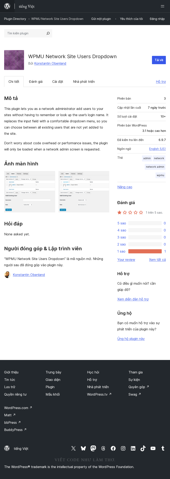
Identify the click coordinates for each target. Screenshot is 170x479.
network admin (155, 166)
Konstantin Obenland (50, 63)
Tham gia (136, 372)
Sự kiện (134, 380)
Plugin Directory (15, 18)
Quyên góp (139, 387)
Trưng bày (53, 372)
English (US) (157, 148)
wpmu (160, 175)
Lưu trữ (9, 387)
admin (147, 158)
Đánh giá (35, 81)
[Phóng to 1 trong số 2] (49, 177)
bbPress (12, 422)
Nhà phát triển (84, 81)
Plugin (50, 387)
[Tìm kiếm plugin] (48, 33)
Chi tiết (13, 81)
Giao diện (53, 380)
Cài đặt (57, 81)
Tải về (159, 60)
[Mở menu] (163, 6)
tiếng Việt (21, 449)
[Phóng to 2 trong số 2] (104, 177)
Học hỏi (93, 372)
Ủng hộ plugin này (131, 339)
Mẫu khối (53, 394)
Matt (10, 415)
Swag (135, 394)
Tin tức (9, 380)
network (159, 158)
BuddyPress (15, 430)
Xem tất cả (157, 260)
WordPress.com (18, 408)
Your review (126, 260)
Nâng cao (124, 187)
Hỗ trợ (161, 81)
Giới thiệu (11, 372)
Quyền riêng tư (15, 394)
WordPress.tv (99, 394)
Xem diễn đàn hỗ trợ (133, 299)
